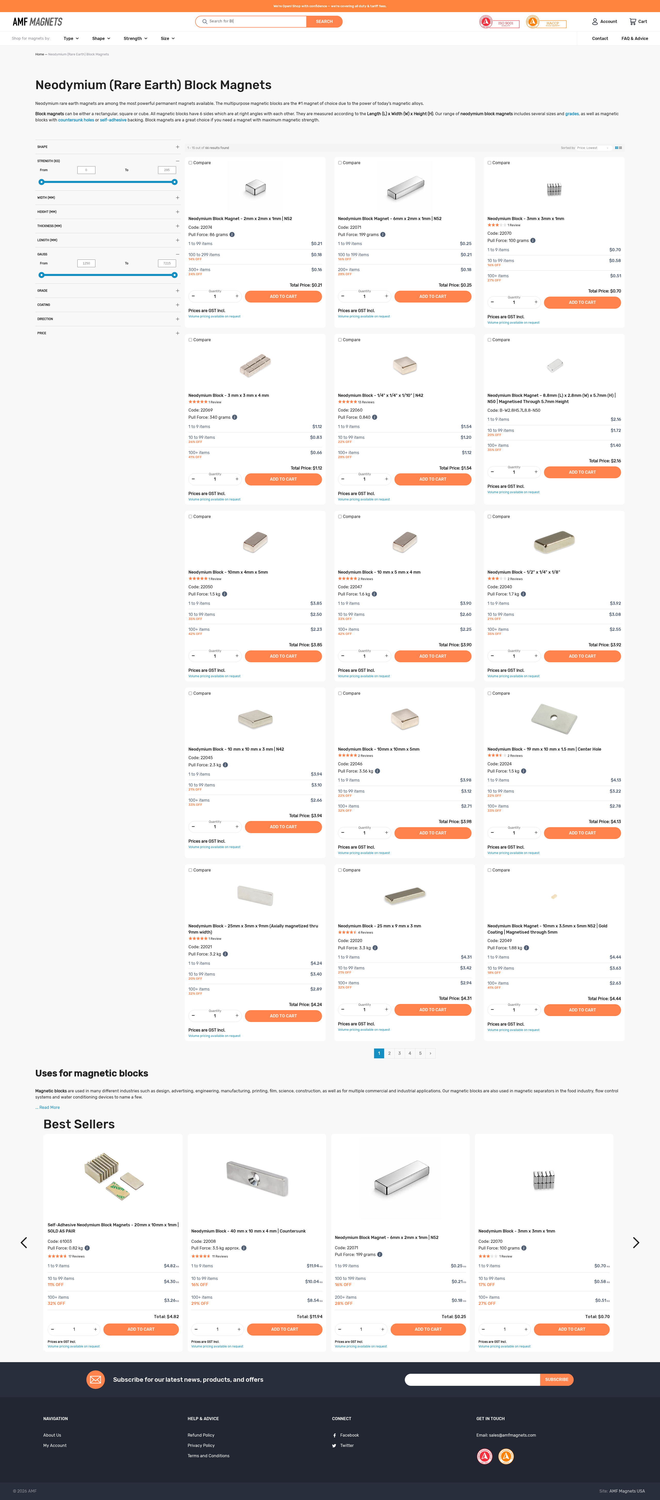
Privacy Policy (201, 1445)
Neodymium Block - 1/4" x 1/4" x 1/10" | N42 (380, 395)
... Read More (47, 1107)
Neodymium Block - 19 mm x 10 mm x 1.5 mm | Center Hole (544, 749)
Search (324, 21)
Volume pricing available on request (214, 316)
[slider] (41, 182)
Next (636, 1243)
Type (68, 38)
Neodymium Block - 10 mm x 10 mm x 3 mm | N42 (236, 749)
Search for (233, 21)
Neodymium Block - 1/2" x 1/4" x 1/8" (524, 572)
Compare (202, 162)
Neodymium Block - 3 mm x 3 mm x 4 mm (228, 395)
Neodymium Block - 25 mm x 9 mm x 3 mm (379, 926)
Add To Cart (141, 1329)
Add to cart (283, 296)
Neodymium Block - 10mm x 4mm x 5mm (228, 572)
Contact (600, 38)
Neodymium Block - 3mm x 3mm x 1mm (526, 218)
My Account (55, 1445)
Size (165, 38)
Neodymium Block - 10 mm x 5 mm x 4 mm (379, 572)
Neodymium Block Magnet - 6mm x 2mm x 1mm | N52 (390, 218)
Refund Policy (201, 1435)
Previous (24, 1243)
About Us (52, 1435)
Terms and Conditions (208, 1455)
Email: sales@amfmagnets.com (506, 1435)
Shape (98, 38)
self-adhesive (113, 120)
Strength (133, 38)
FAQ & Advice (635, 38)
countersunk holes (76, 120)
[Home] (37, 21)
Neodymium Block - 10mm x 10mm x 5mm (378, 749)
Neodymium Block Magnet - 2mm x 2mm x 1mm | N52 (240, 218)
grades (572, 113)
